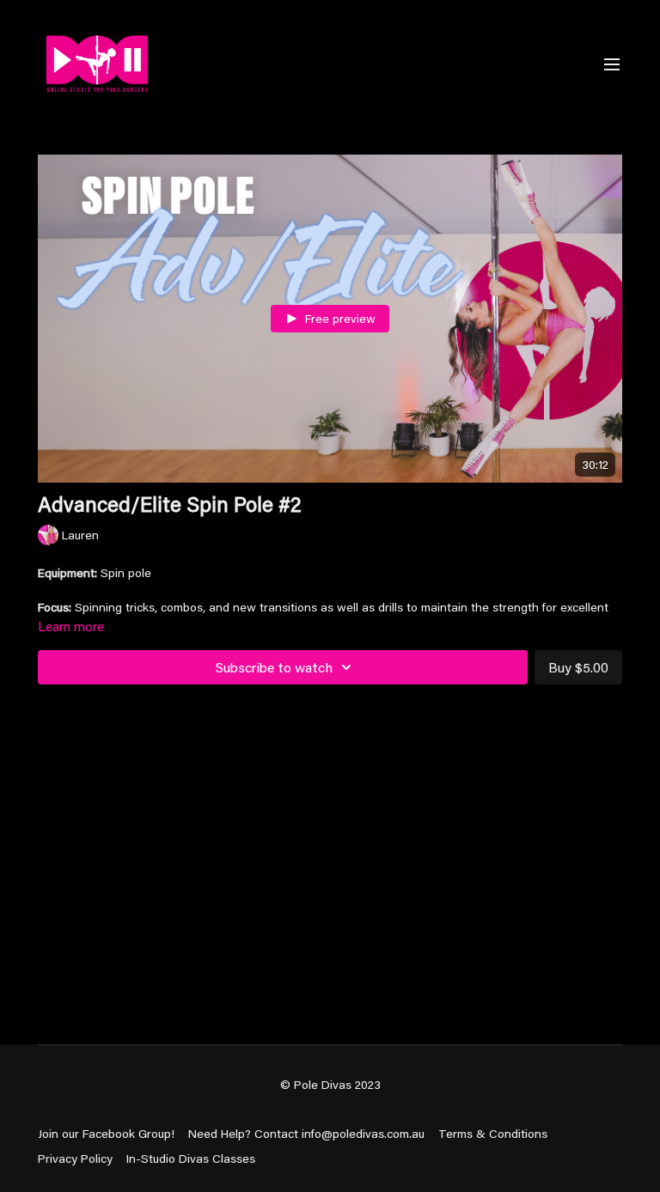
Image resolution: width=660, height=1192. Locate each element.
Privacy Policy (75, 1158)
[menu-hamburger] (612, 63)
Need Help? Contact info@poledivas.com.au (306, 1133)
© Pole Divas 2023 (330, 1085)
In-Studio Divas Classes (190, 1158)
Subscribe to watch (274, 667)
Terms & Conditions (492, 1133)
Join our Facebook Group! (106, 1133)
